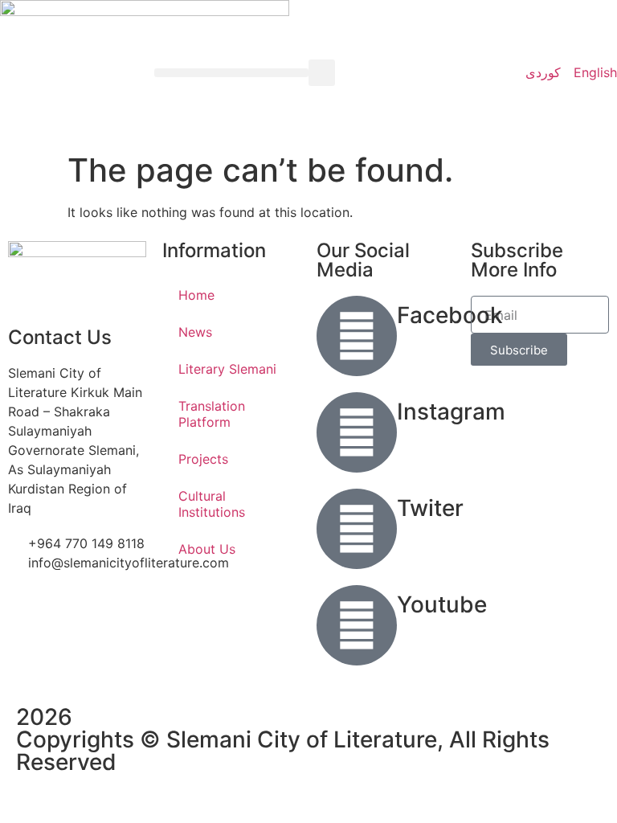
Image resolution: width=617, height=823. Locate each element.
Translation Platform (211, 414)
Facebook (450, 315)
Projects (203, 459)
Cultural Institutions (211, 504)
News (195, 332)
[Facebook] (357, 336)
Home (196, 295)
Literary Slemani (227, 369)
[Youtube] (357, 625)
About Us (206, 549)
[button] (231, 72)
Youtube (442, 604)
